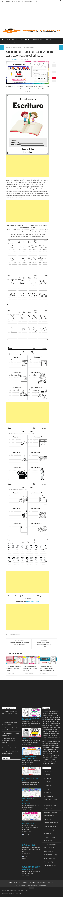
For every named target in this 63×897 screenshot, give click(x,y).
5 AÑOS (29, 777)
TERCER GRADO (26, 719)
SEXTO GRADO (48, 858)
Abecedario (44, 711)
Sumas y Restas (46, 761)
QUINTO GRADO (48, 847)
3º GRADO (46, 778)
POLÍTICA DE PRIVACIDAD (30, 1)
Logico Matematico (49, 745)
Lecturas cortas (56, 741)
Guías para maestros (47, 739)
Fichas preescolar (51, 735)
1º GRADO (46, 771)
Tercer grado (46, 763)
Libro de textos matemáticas (47, 743)
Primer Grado (48, 753)
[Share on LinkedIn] (54, 82)
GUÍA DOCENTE (48, 815)
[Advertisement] (31, 15)
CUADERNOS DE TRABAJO (29, 756)
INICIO (3, 1)
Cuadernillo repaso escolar (55, 723)
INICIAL (9, 39)
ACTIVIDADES (33, 42)
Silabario (56, 759)
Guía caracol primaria (56, 737)
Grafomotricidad (47, 737)
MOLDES (46, 833)
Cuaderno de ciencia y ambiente (48, 725)
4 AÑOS (24, 777)
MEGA (37, 602)
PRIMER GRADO (18, 47)
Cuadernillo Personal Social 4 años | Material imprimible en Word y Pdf (47, 668)
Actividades (51, 711)
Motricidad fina (54, 749)
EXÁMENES (47, 39)
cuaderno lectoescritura (49, 731)
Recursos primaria (50, 755)
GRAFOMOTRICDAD (27, 802)
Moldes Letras (46, 749)
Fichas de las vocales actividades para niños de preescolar (8, 740)
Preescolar (53, 751)
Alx (21, 893)
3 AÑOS (24, 798)
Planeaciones (44, 751)
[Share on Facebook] (54, 74)
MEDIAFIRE (30, 602)
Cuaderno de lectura (51, 727)
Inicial (49, 741)
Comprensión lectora (53, 715)
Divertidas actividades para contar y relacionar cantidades (30, 668)
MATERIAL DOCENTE (7, 42)
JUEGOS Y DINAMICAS (50, 823)
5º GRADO (46, 792)
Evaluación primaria (50, 733)
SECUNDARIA (37, 39)
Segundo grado (48, 759)
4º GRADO (46, 785)
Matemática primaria (52, 747)
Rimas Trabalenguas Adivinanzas (49, 757)
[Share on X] (54, 67)
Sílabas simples (54, 761)
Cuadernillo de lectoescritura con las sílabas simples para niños (31, 849)
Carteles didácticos (49, 713)
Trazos (53, 763)
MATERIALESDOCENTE (14, 59)
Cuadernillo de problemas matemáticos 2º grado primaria (13, 668)
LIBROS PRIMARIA (22, 42)
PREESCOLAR (9, 1)
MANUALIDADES (48, 830)
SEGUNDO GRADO (29, 47)
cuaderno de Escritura (14, 634)
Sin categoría (26, 738)
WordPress (11, 893)
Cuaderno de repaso (52, 729)
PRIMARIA (18, 1)
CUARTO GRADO (48, 805)
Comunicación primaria (48, 717)
